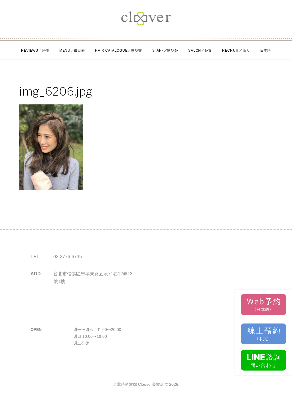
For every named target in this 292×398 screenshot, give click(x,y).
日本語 (265, 50)
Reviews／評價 (35, 50)
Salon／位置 (200, 50)
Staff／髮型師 (165, 50)
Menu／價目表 (72, 50)
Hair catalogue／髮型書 (118, 50)
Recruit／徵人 (236, 50)
